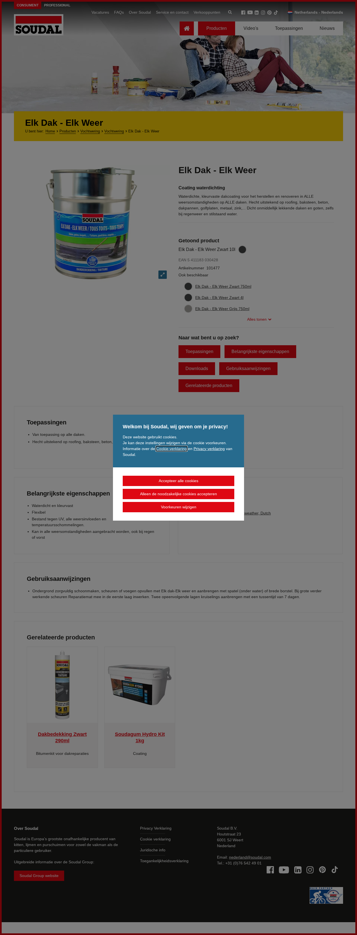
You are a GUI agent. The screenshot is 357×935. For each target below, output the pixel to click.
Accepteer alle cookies (178, 481)
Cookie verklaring (171, 448)
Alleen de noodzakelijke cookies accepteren (178, 494)
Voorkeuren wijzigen (178, 507)
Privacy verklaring (209, 448)
